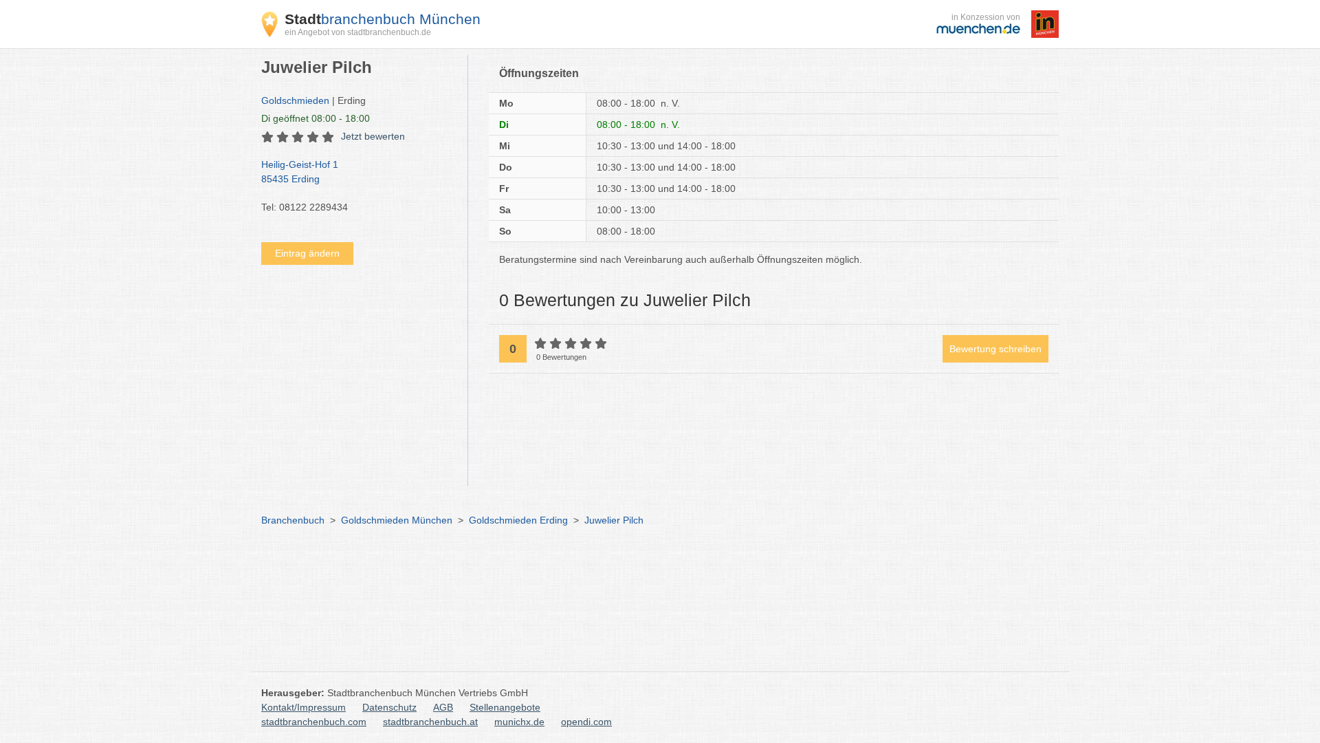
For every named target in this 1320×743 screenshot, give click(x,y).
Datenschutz (389, 707)
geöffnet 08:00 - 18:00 (315, 118)
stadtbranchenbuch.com (313, 721)
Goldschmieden (295, 100)
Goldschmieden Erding (518, 520)
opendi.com (586, 721)
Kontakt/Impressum (303, 707)
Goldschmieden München (396, 520)
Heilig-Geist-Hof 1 (299, 171)
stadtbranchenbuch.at (430, 721)
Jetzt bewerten (373, 136)
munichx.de (519, 721)
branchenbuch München (383, 19)
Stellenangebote (505, 707)
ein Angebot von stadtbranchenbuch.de (358, 32)
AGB (443, 707)
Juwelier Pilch (614, 520)
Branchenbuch (292, 520)
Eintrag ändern (307, 253)
